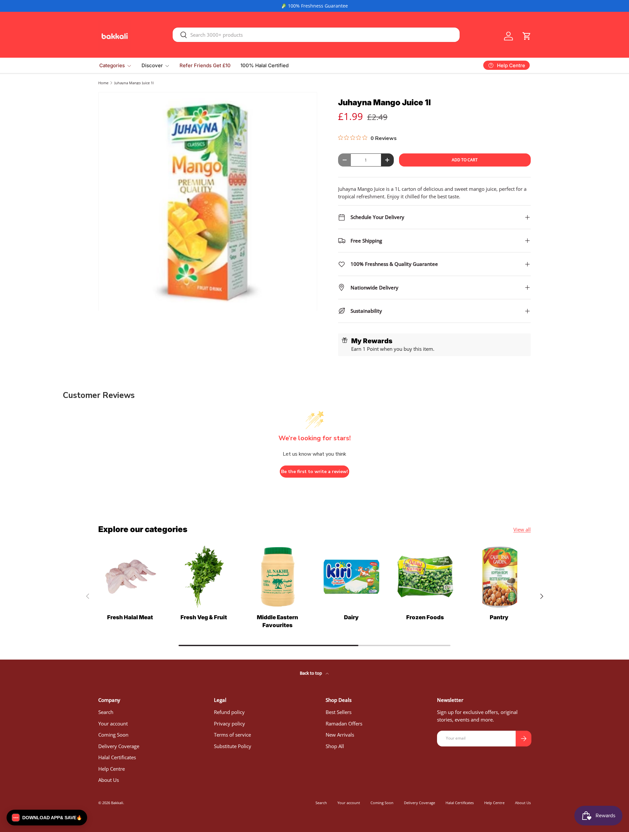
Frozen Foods (425, 617)
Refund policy (229, 712)
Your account (113, 723)
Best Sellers (339, 712)
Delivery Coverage (118, 746)
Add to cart (465, 160)
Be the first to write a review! (314, 471)
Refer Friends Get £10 (205, 65)
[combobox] (316, 35)
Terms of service (232, 734)
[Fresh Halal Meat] (130, 576)
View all (522, 529)
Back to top (311, 673)
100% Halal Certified (264, 65)
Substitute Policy (232, 746)
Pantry (499, 617)
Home (103, 83)
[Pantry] (499, 576)
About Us (108, 780)
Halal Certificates (117, 757)
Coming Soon (113, 734)
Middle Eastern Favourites (277, 621)
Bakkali (117, 802)
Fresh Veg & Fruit (204, 617)
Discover (152, 65)
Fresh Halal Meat (130, 617)
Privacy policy (229, 723)
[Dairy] (351, 576)
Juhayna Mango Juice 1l (134, 83)
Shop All (335, 746)
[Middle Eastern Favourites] (277, 576)
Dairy (351, 617)
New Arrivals (340, 734)
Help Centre (111, 768)
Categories (112, 65)
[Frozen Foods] (425, 576)
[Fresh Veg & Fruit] (203, 576)
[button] (527, 36)
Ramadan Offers (344, 723)
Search (105, 712)
